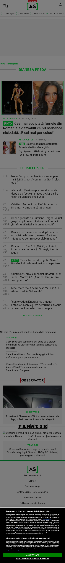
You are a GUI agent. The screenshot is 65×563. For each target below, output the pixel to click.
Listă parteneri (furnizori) (12, 550)
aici (16, 528)
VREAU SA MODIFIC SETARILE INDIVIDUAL (32, 559)
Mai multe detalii (47, 519)
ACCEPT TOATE (32, 555)
